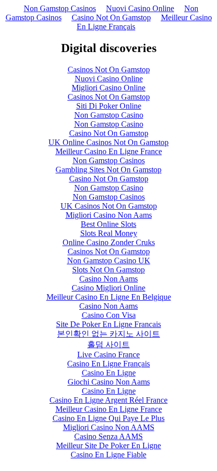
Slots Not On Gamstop (108, 269)
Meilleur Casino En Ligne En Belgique (108, 297)
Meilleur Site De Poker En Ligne (108, 445)
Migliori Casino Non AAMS (108, 427)
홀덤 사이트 (108, 344)
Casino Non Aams (108, 278)
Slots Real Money (108, 233)
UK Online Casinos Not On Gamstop (108, 142)
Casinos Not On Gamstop (109, 69)
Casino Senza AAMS (108, 436)
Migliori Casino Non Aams (109, 215)
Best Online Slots (108, 224)
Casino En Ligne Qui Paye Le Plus (108, 418)
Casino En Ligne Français (108, 363)
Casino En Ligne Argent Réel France (108, 400)
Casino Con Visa (109, 315)
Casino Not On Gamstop (111, 17)
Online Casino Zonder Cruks (109, 242)
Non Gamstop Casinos (60, 8)
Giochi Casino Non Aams (109, 382)
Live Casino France (108, 354)
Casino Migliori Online (108, 288)
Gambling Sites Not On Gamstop (108, 169)
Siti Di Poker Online (108, 106)
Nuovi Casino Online (140, 8)
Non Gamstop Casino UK (108, 260)
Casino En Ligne (109, 372)
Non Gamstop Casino (108, 115)
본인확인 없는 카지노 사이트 (108, 333)
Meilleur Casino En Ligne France (109, 151)
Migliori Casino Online (108, 87)
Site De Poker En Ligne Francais (108, 324)
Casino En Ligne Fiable (108, 454)
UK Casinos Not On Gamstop (109, 206)
